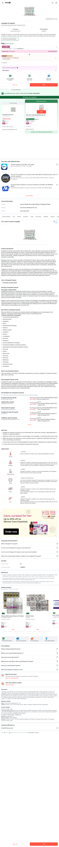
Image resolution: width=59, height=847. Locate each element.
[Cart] (56, 2)
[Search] (52, 2)
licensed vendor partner (8, 710)
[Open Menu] (2, 2)
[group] (29, 10)
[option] (6, 216)
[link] (8, 3)
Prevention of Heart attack (10, 282)
